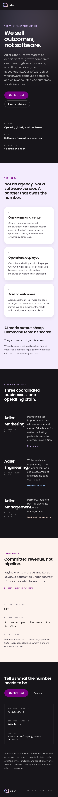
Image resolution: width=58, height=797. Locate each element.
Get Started (16, 95)
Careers (38, 693)
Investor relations (17, 104)
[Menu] (54, 5)
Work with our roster (39, 517)
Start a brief (35, 446)
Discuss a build (36, 485)
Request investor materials (19, 588)
